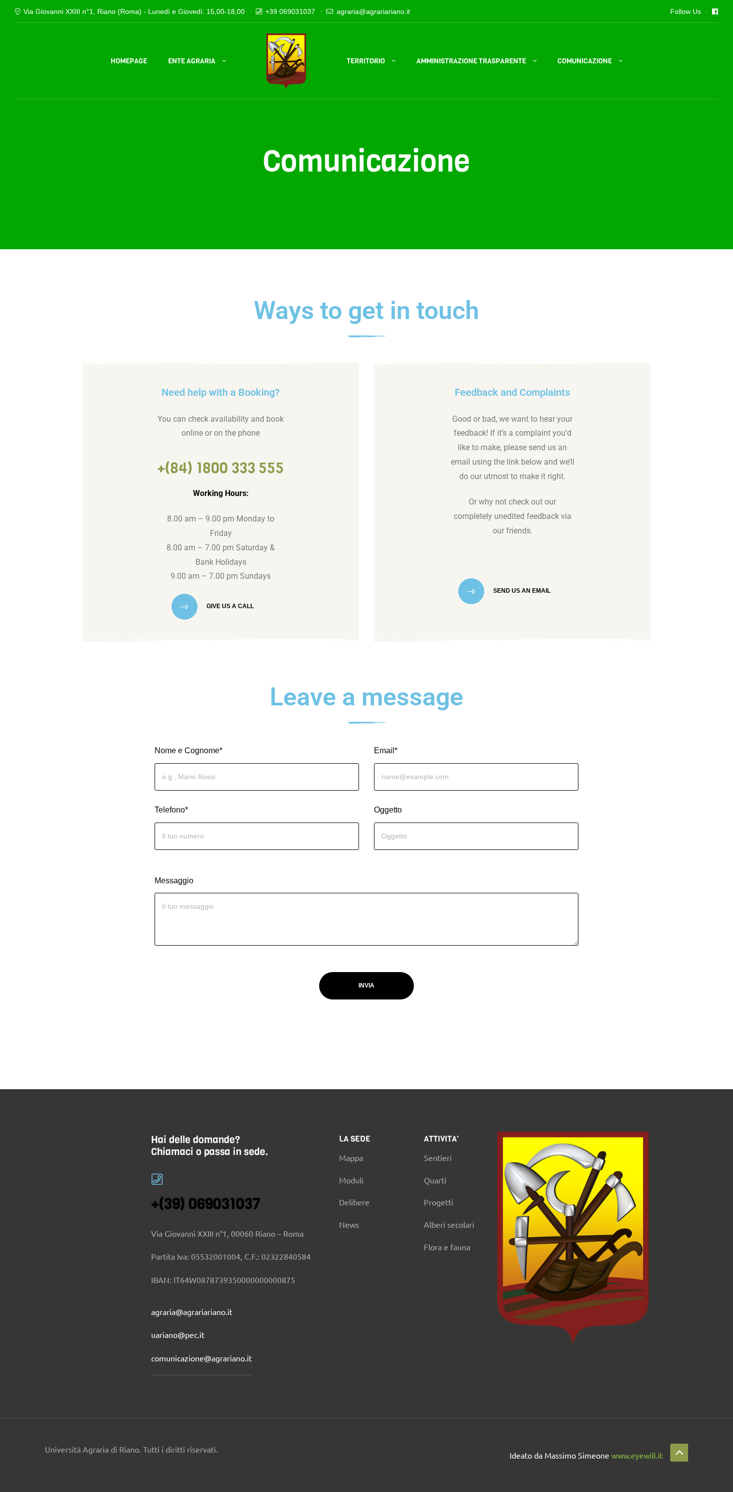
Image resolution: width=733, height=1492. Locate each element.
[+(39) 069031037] (157, 1179)
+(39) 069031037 (206, 1204)
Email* (385, 750)
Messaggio (174, 880)
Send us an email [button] (521, 590)
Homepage (129, 61)
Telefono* (171, 810)
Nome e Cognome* (188, 750)
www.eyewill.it (637, 1455)
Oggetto (388, 810)
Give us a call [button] (229, 606)
